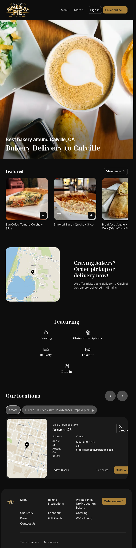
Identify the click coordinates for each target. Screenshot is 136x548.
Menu (65, 10)
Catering (81, 513)
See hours (102, 469)
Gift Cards (55, 518)
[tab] (13, 409)
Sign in (95, 10)
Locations (54, 513)
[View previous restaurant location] (110, 396)
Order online (124, 470)
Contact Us (27, 523)
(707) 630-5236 (85, 442)
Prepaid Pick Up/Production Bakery (86, 503)
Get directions (125, 428)
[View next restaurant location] (122, 396)
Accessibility (51, 542)
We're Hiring (84, 518)
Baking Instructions (56, 501)
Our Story (26, 513)
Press (23, 518)
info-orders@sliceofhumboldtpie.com (95, 448)
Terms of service (29, 542)
